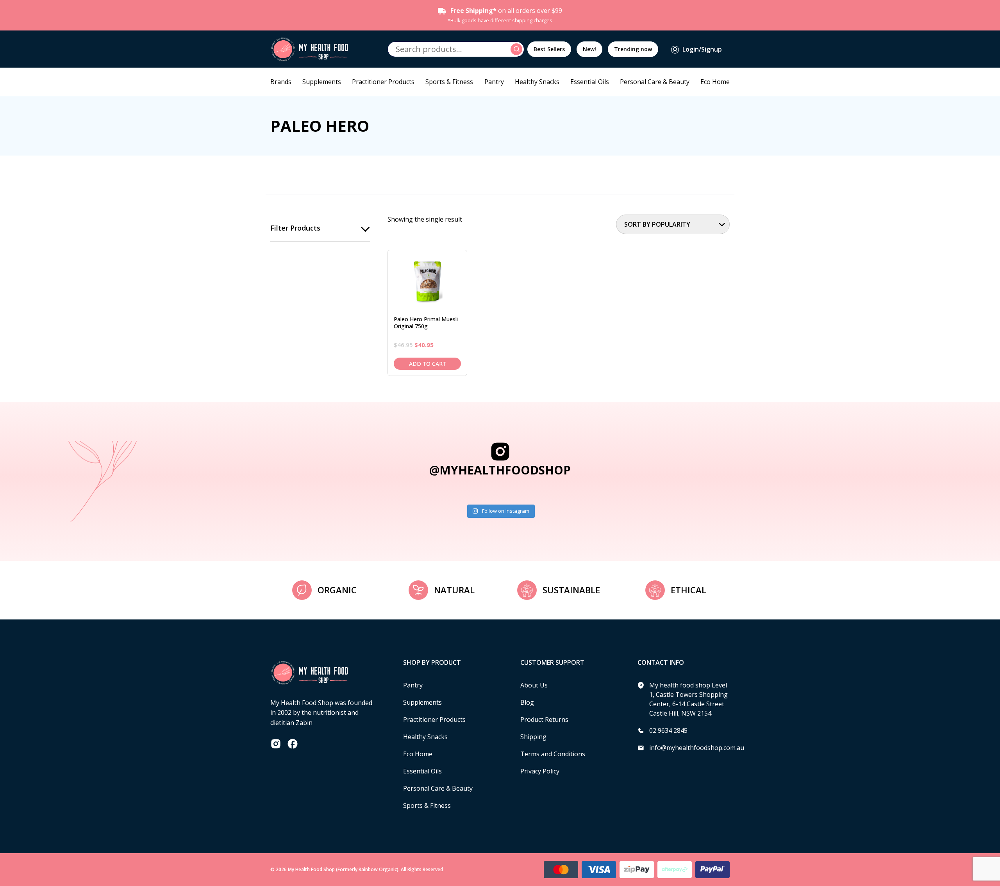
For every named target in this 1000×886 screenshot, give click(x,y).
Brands (280, 81)
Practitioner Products (383, 81)
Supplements (321, 81)
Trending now (633, 49)
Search (517, 49)
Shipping (533, 736)
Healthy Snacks (537, 81)
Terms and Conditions (552, 754)
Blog (527, 702)
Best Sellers (549, 49)
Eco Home (715, 81)
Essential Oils (589, 81)
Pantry (494, 81)
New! (589, 49)
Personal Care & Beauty (654, 81)
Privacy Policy (539, 771)
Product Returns (544, 719)
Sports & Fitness (449, 81)
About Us (534, 685)
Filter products (295, 228)
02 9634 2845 (668, 730)
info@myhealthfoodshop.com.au (696, 747)
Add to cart (427, 363)
